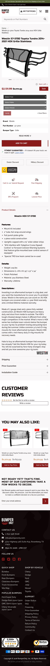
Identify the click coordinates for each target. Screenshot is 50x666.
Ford (27, 578)
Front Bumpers (8, 575)
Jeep (27, 585)
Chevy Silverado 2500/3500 (9, 608)
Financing (29, 607)
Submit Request (18, 183)
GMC (27, 581)
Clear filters (42, 113)
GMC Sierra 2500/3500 (12, 603)
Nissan (28, 588)
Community (30, 627)
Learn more (19, 153)
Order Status (30, 600)
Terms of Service (32, 620)
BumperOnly (22, 658)
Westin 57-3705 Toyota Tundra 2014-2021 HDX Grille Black (16, 454)
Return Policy (31, 624)
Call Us (5, 183)
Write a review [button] (25, 403)
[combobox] (25, 19)
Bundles (5, 572)
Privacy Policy (31, 617)
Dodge (28, 575)
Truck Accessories (10, 585)
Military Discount (37, 162)
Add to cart (21, 143)
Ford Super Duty (9, 597)
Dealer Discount (13, 162)
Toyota (28, 591)
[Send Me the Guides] (45, 501)
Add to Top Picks (10, 465)
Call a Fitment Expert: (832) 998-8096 (15, 4)
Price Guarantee (32, 610)
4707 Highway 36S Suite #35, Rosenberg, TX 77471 (24, 543)
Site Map (5, 588)
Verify (7, 113)
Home (4, 28)
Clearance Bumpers (10, 581)
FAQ (27, 604)
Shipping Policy (32, 614)
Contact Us (30, 630)
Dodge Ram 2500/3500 (12, 600)
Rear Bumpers (8, 578)
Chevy (27, 572)
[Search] (45, 19)
